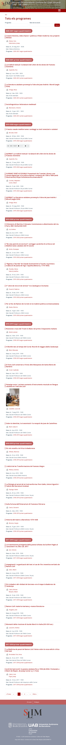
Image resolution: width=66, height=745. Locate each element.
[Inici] (6, 4)
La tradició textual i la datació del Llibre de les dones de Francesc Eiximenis (30, 66)
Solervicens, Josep (14, 43)
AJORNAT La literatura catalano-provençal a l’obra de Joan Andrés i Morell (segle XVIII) (31, 198)
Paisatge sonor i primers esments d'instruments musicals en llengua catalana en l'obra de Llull (32, 385)
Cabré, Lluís (12, 674)
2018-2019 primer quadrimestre (19, 443)
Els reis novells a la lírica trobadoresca (20, 448)
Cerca (57, 25)
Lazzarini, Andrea (14, 628)
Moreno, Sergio (13, 523)
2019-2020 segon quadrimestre (18, 124)
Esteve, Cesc (12, 41)
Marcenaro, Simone (15, 108)
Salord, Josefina (13, 271)
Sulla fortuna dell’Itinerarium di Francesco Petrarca (25, 504)
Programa (8, 23)
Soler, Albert (12, 570)
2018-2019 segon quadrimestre (18, 324)
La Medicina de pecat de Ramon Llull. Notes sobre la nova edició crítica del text (32, 650)
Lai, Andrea (12, 229)
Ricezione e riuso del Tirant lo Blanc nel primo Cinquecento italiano (31, 329)
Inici (6, 14)
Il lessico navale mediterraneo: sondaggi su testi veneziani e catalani (32, 129)
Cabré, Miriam (13, 589)
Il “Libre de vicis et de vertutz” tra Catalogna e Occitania (27, 286)
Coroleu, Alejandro (14, 180)
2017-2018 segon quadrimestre (18, 540)
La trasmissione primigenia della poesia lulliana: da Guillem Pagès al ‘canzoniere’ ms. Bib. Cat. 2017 (32, 546)
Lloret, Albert (13, 183)
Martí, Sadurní (13, 427)
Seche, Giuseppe (14, 249)
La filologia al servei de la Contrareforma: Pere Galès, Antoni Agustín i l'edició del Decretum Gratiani (32, 485)
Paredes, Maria (13, 269)
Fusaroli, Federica (14, 289)
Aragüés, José (13, 610)
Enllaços (36, 702)
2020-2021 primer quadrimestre (19, 60)
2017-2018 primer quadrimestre (19, 644)
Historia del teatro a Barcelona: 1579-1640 (22, 520)
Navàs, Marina (13, 307)
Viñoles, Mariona (14, 452)
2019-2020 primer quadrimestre (19, 219)
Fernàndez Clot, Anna (15, 654)
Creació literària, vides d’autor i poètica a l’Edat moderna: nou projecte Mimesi (32, 37)
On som (29, 702)
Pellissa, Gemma (14, 470)
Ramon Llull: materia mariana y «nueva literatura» (25, 606)
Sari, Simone (12, 550)
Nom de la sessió (35, 23)
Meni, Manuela (13, 350)
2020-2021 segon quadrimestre (18, 31)
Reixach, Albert (13, 592)
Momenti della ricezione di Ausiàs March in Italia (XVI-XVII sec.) (29, 624)
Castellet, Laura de (14, 409)
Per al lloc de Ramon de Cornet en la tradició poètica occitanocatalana (32, 304)
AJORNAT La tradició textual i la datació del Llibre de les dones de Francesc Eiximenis (31, 155)
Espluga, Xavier (13, 489)
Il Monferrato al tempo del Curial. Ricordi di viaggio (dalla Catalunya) (32, 347)
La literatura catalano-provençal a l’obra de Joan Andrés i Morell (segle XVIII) (32, 85)
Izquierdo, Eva (13, 70)
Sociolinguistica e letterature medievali (21, 104)
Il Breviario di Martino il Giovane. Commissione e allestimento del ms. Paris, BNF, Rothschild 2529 (32, 225)
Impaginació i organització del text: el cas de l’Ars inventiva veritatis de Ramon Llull (33, 565)
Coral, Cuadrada (14, 370)
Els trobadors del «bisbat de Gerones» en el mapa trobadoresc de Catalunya (30, 585)
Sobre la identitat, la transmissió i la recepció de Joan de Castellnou (31, 423)
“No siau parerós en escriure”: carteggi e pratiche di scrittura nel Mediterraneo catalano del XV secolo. (30, 245)
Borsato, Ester (13, 133)
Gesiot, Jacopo (13, 332)
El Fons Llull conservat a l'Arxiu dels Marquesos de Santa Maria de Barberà (31, 366)
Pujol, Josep (12, 676)
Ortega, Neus (13, 90)
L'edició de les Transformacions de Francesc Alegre (25, 466)
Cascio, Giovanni (14, 507)
